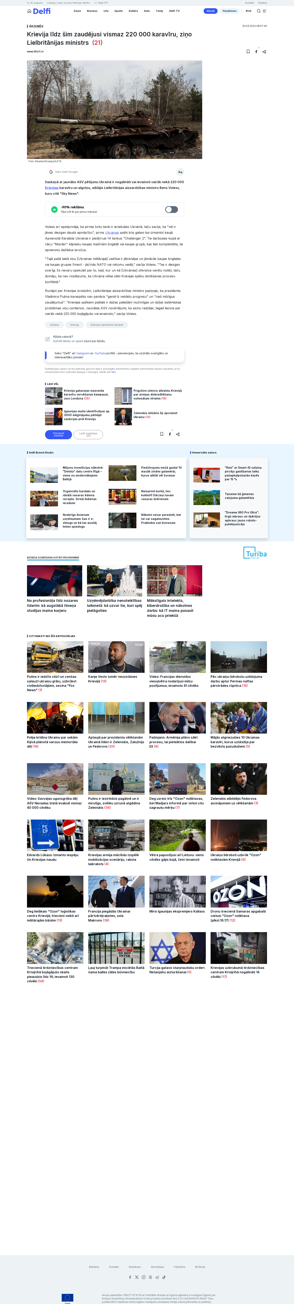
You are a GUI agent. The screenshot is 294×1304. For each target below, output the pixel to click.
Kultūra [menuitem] (133, 10)
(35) (86, 398)
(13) (147, 417)
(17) (224, 977)
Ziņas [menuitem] (77, 10)
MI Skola (200, 1266)
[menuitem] (211, 11)
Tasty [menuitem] (159, 10)
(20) (111, 746)
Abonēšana (157, 1266)
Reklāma (94, 1266)
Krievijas (52, 188)
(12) (232, 920)
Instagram (82, 353)
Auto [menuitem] (147, 10)
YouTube (100, 353)
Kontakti (114, 1266)
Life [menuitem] (106, 10)
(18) (164, 398)
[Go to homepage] (29, 11)
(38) (105, 920)
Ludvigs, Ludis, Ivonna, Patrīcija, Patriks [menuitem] (68, 2)
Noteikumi (135, 1266)
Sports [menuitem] (118, 10)
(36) (107, 808)
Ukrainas (112, 233)
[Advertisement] (147, 1053)
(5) (247, 746)
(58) (40, 981)
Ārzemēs (36, 26)
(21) (96, 42)
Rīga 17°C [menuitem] (103, 2)
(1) (40, 690)
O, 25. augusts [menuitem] (35, 2)
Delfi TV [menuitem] (174, 10)
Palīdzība (179, 1266)
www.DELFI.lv (35, 51)
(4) (106, 864)
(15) (244, 686)
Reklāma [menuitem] (262, 2)
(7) (177, 808)
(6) (243, 860)
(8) (156, 746)
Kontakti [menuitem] (249, 2)
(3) (255, 803)
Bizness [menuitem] (92, 10)
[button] (264, 11)
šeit (113, 371)
